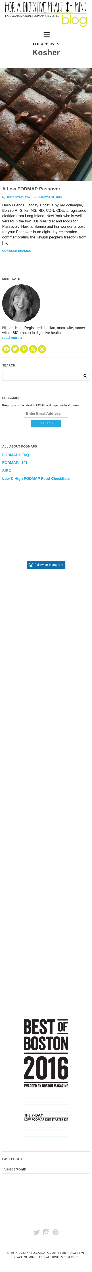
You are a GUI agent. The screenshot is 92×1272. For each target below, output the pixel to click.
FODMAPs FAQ (15, 455)
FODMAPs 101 (14, 463)
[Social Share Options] (14, 641)
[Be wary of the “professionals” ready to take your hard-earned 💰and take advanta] (46, 609)
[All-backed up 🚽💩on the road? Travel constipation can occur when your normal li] (46, 681)
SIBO (6, 471)
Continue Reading (16, 250)
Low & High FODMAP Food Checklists (36, 478)
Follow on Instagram (48, 564)
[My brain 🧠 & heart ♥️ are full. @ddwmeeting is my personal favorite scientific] (46, 827)
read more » (12, 338)
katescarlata (18, 197)
